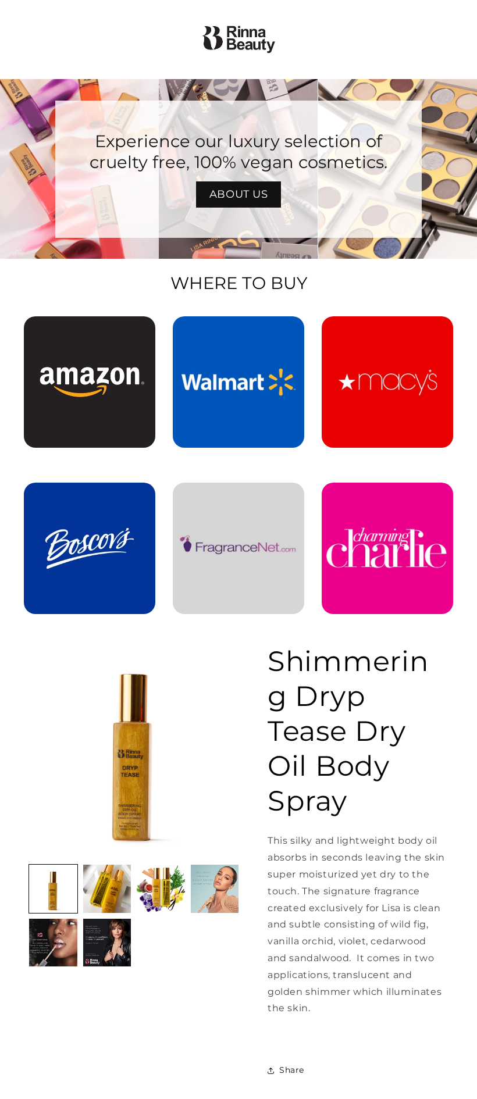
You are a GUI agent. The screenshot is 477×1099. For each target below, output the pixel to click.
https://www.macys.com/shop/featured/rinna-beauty (387, 333)
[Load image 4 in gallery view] (215, 889)
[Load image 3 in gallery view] (161, 889)
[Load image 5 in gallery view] (53, 943)
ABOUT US (238, 194)
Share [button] (291, 1070)
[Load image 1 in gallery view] (53, 889)
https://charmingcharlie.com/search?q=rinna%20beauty (387, 499)
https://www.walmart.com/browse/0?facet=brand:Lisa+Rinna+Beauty (238, 333)
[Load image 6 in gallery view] (107, 943)
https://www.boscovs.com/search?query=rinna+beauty (89, 499)
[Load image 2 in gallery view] (107, 889)
